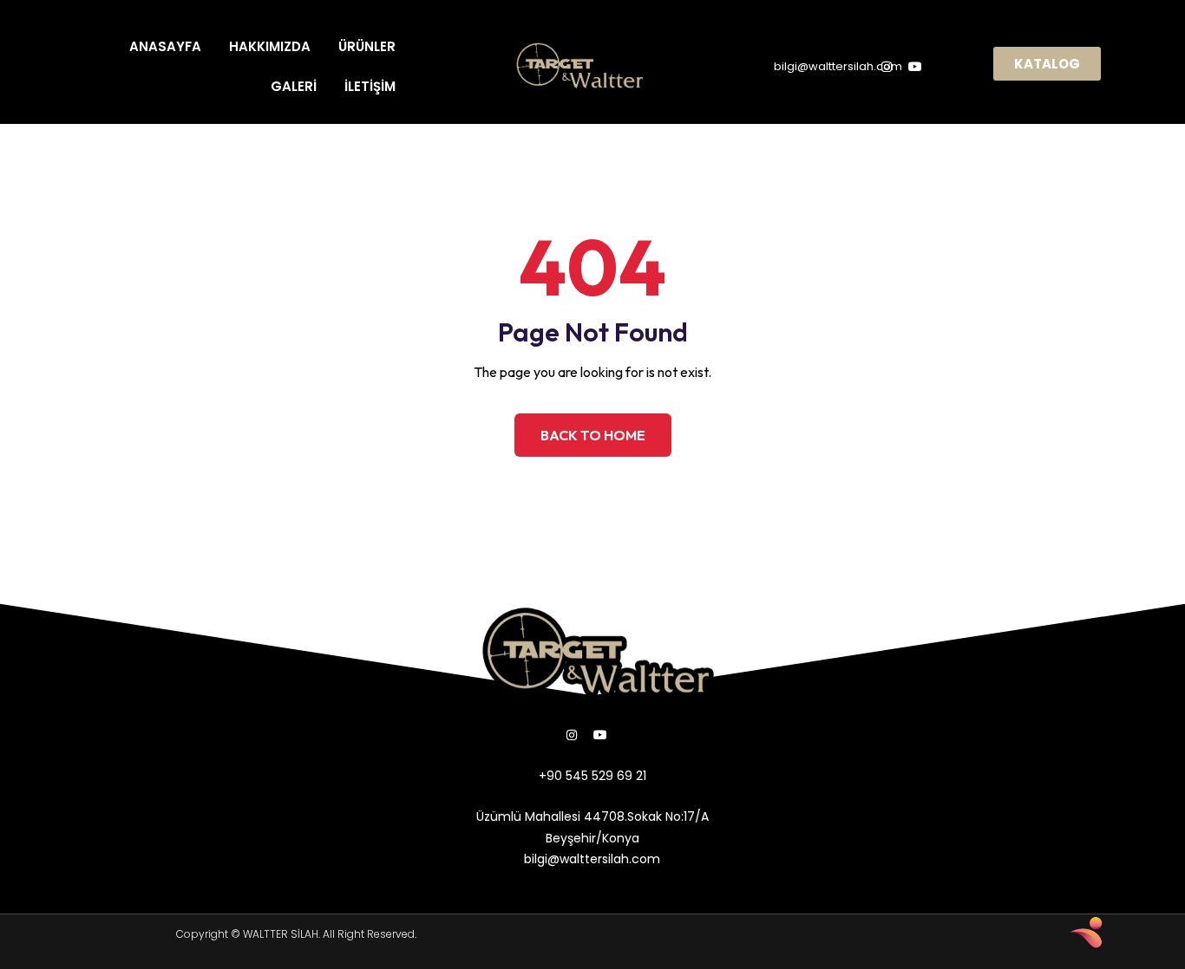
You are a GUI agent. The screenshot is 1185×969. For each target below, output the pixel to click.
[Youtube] (600, 735)
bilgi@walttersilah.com (838, 66)
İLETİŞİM (370, 86)
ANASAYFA (165, 46)
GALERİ (294, 86)
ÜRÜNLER (367, 46)
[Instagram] (572, 735)
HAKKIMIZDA (270, 46)
